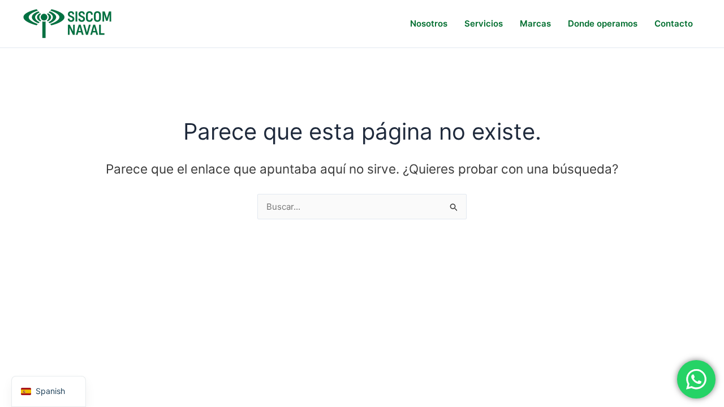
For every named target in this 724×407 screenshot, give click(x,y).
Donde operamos (602, 23)
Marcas (535, 23)
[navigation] (48, 391)
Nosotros (428, 23)
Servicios (483, 23)
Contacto (673, 23)
